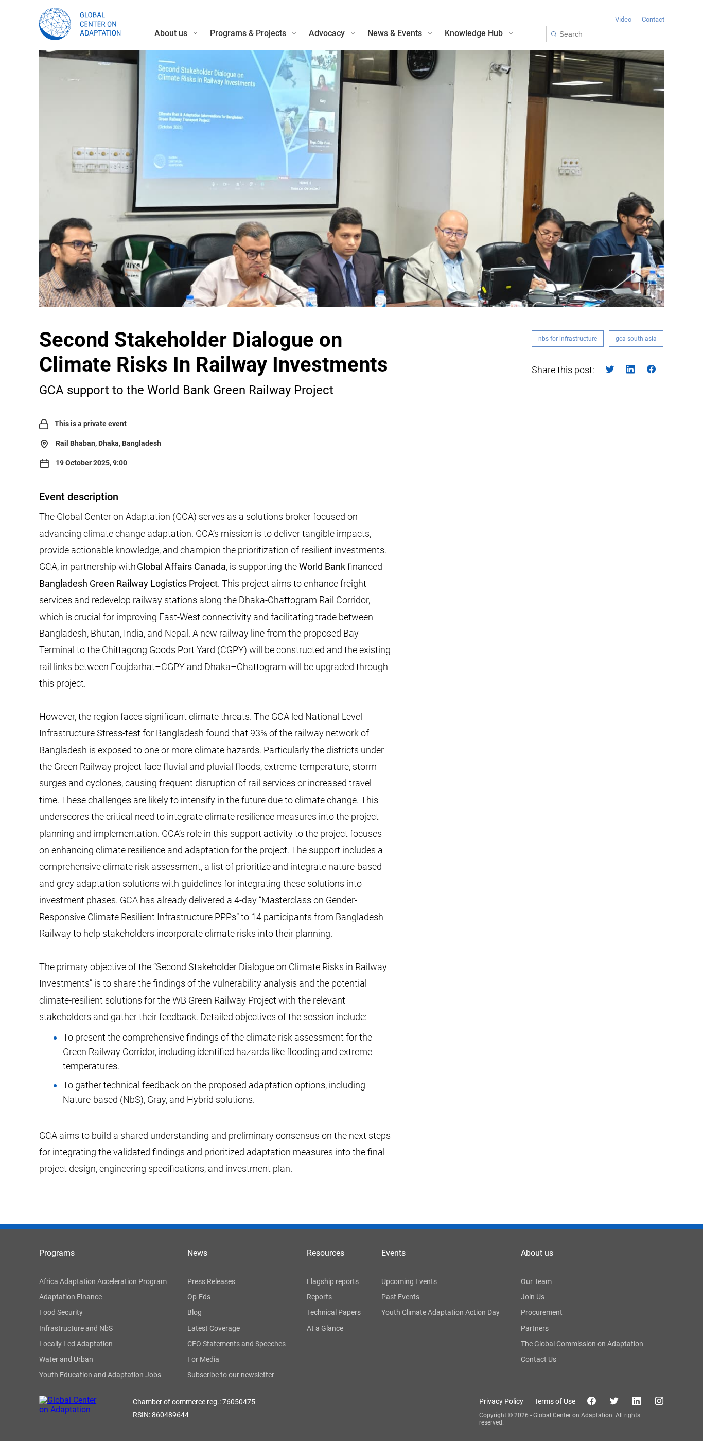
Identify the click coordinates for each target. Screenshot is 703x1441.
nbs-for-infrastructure (567, 338)
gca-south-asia (636, 338)
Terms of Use (554, 1401)
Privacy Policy (501, 1401)
